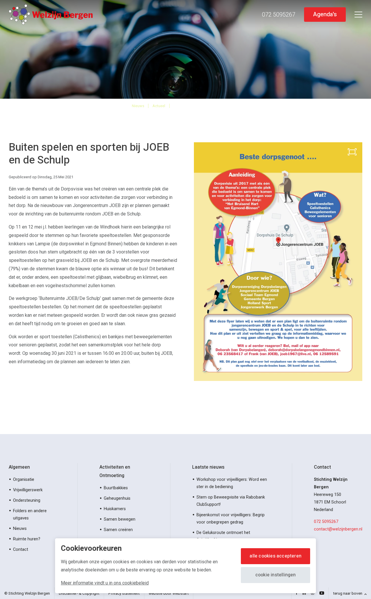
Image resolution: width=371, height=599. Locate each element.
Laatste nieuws (208, 467)
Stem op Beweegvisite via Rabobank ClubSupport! (231, 501)
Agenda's (325, 14)
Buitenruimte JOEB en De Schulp (206, 105)
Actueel (158, 106)
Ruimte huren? (26, 539)
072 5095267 (326, 521)
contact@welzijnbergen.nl (338, 529)
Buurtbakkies (116, 487)
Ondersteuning (26, 500)
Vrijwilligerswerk (28, 490)
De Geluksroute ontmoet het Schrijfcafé (223, 536)
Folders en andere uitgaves (30, 514)
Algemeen (19, 467)
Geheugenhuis (117, 498)
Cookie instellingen (275, 574)
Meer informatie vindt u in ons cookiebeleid (105, 583)
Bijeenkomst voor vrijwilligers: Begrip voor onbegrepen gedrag (231, 518)
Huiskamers (115, 508)
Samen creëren (118, 529)
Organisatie (23, 479)
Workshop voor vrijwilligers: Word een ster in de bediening (232, 483)
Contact (20, 549)
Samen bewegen (119, 519)
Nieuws (138, 106)
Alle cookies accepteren (275, 556)
